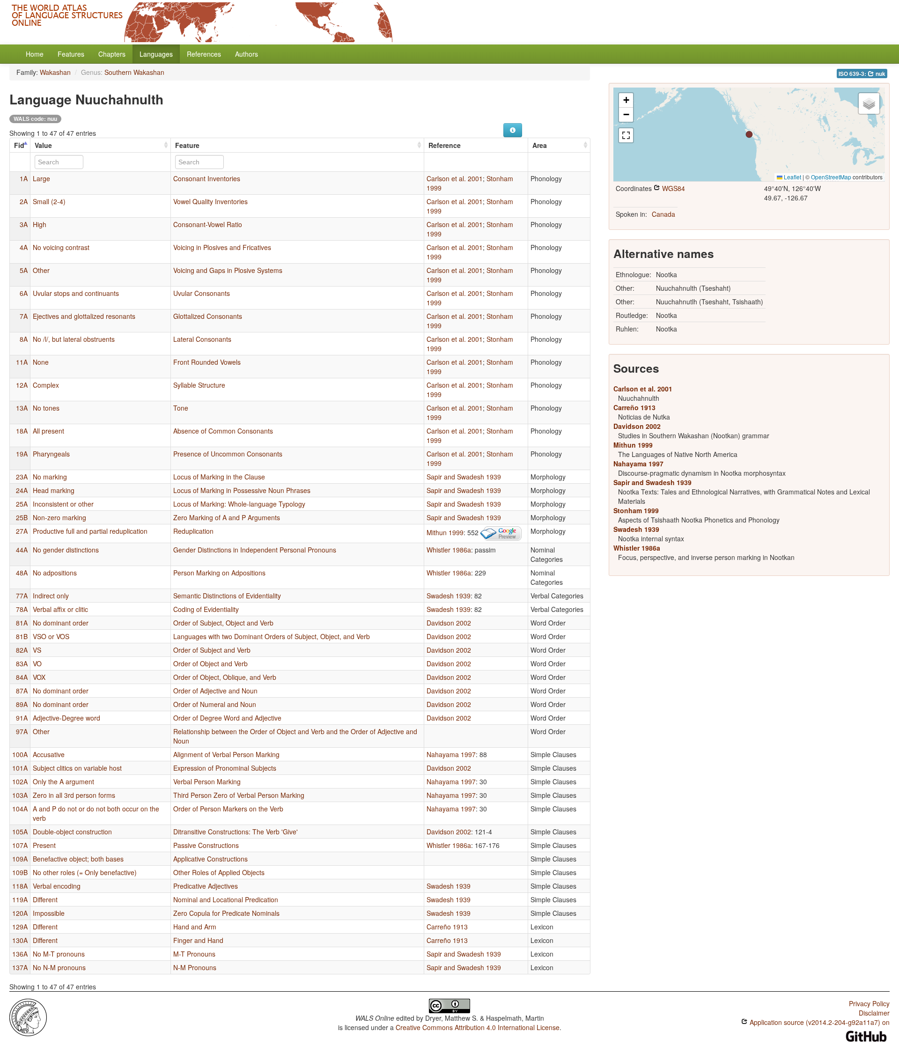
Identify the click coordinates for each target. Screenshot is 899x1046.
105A (20, 831)
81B (22, 636)
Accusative (49, 754)
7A (24, 316)
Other (41, 270)
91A (22, 717)
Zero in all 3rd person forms (74, 795)
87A (22, 690)
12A (22, 385)
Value (43, 145)
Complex (46, 385)
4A (24, 247)
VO (37, 663)
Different (45, 899)
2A (24, 201)
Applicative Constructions (210, 858)
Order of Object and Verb (210, 663)
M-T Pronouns (194, 953)
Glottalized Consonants (207, 316)
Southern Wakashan (134, 72)
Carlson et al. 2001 (455, 178)
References (204, 54)
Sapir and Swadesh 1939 (464, 476)
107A (20, 845)
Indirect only (51, 595)
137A (20, 967)
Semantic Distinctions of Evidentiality (227, 595)
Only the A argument (63, 781)
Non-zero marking (59, 517)
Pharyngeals (51, 453)
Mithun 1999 (445, 532)
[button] (749, 134)
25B (22, 517)
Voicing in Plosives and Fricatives (222, 247)
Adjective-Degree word (66, 717)
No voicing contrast (61, 247)
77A (22, 595)
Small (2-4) (49, 201)
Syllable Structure (199, 385)
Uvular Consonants (201, 293)
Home (35, 54)
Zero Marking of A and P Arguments (226, 517)
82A (22, 650)
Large (41, 178)
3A (24, 224)
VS (37, 650)
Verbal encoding (57, 886)
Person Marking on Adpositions (219, 572)
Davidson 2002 (449, 622)
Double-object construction (72, 831)
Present (44, 845)
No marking (50, 476)
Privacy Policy (869, 1003)
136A (20, 953)
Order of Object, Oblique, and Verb (224, 677)
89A (22, 704)
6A (24, 293)
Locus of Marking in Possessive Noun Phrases (241, 490)
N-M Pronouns (194, 967)
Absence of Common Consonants (223, 430)
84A (22, 677)
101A (20, 768)
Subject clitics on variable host (77, 768)
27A (22, 531)
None (41, 362)
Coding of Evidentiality (206, 609)
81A (22, 622)
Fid (19, 145)
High (39, 224)
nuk (879, 74)
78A (22, 609)
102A (20, 781)
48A (22, 572)
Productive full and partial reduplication (90, 531)
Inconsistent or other (63, 503)
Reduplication (193, 531)
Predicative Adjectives (205, 886)
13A (22, 408)
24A (22, 490)
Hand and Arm (194, 926)
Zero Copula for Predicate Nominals (226, 913)
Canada (663, 214)
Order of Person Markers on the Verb (228, 808)
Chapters (111, 54)
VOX (39, 677)
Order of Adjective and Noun (215, 690)
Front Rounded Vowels (207, 362)
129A (20, 926)
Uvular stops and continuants (76, 293)
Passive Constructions (206, 845)
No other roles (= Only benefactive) (85, 872)
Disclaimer (874, 1012)
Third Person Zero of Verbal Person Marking (238, 795)
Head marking (53, 490)
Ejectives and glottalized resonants (84, 316)
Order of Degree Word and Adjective (227, 717)
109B (20, 872)
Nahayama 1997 (451, 754)
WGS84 (672, 188)
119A (20, 899)
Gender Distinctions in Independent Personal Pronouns (254, 549)
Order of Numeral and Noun (214, 704)
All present (48, 430)
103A (20, 795)
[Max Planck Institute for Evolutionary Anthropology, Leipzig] (28, 1016)
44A (22, 549)
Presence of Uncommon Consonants (227, 453)
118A (20, 886)
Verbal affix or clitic (60, 609)
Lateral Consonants (202, 339)
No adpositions (55, 572)
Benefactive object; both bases (78, 858)
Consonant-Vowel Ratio (207, 224)
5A (24, 270)
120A (20, 913)
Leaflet (791, 177)
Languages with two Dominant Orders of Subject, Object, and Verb (271, 636)
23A (22, 476)
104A (20, 808)
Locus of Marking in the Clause (219, 476)
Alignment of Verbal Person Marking (226, 754)
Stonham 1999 (636, 510)
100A (20, 754)
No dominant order (60, 622)
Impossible (49, 913)
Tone (180, 408)
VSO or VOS (51, 636)
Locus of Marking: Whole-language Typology (239, 503)
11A (22, 362)
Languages (156, 54)
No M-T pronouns (59, 953)
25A (22, 503)
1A (24, 178)
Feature (187, 145)
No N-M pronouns (59, 967)
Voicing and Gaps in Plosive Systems (227, 270)
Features (71, 54)
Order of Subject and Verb (212, 650)
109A (20, 858)
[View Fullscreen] (626, 135)
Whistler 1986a (449, 549)
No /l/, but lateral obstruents (74, 339)
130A (20, 940)
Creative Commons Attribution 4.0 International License (478, 1027)
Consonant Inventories (206, 178)
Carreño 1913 (447, 926)
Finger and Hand (198, 940)
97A (22, 731)
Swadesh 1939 (449, 595)
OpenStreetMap (831, 177)
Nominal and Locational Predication (225, 899)
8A (24, 339)
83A (22, 663)
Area (539, 145)
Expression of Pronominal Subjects (224, 768)
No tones (46, 408)
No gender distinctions (66, 549)
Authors (246, 54)
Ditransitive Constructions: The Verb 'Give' (235, 831)
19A (22, 453)
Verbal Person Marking (207, 781)
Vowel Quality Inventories (210, 201)
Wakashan (55, 72)
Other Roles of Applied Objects (219, 872)
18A (22, 430)
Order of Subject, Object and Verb (223, 622)
